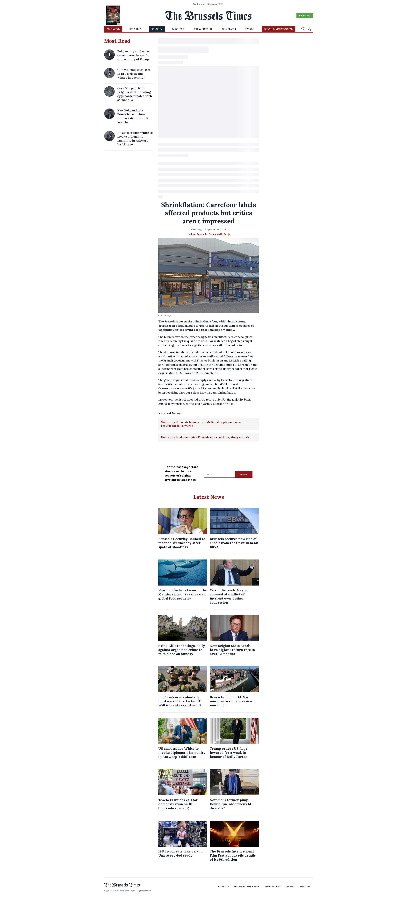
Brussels (135, 29)
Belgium (157, 29)
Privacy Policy (272, 886)
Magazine (113, 29)
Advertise (223, 886)
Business (178, 29)
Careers (290, 886)
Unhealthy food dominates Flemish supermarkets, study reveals (205, 437)
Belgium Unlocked (278, 29)
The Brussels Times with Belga (210, 234)
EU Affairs (229, 29)
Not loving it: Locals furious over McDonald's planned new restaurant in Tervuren (201, 424)
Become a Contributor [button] (246, 886)
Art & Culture (203, 29)
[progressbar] (208, 41)
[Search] (303, 29)
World (249, 29)
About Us (305, 886)
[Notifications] (309, 29)
